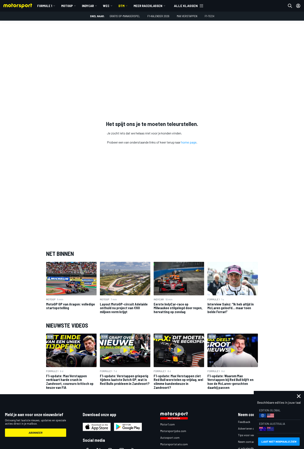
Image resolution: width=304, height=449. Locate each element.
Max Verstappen (187, 16)
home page (188, 142)
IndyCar (88, 6)
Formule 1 (44, 6)
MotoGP (67, 6)
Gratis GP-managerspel (125, 16)
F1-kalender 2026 (158, 16)
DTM (121, 6)
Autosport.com (170, 437)
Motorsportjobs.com (173, 431)
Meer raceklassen (148, 6)
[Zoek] (290, 6)
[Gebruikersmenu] (298, 6)
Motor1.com (167, 424)
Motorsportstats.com (174, 444)
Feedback (244, 422)
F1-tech (209, 16)
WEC (106, 6)
